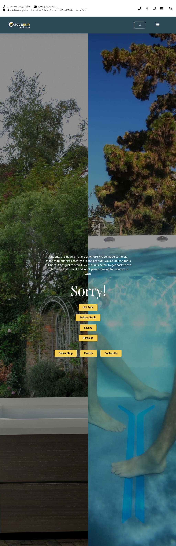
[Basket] (139, 25)
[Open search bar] (170, 8)
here (88, 273)
